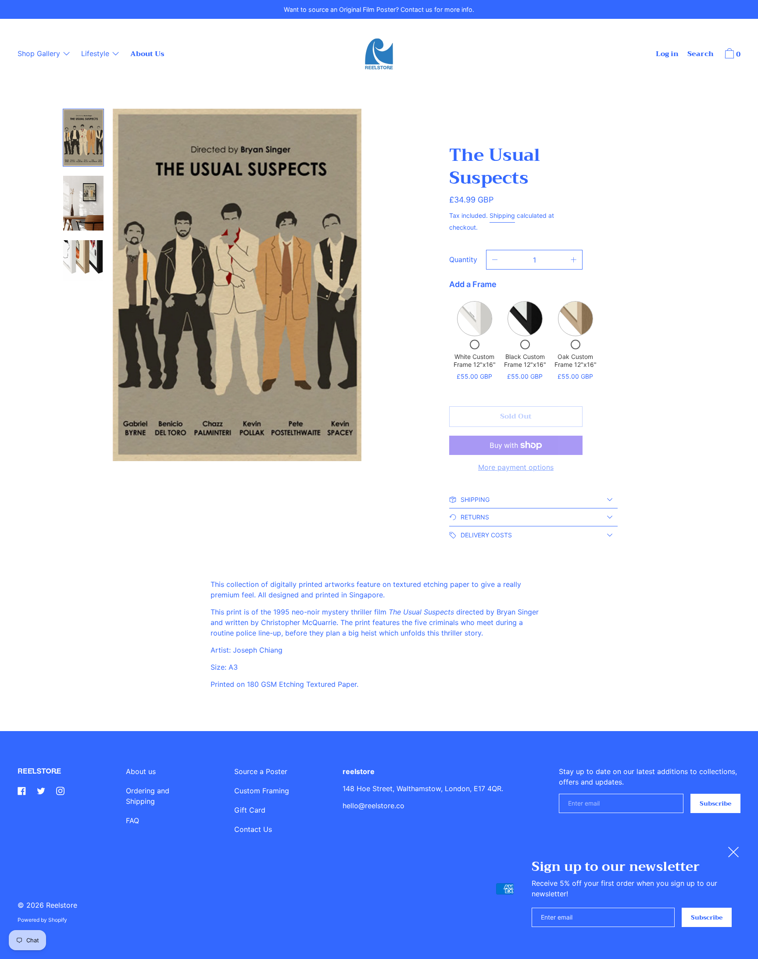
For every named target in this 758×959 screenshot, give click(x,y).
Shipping (502, 215)
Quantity (463, 259)
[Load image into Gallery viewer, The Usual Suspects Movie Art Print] (83, 138)
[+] (573, 259)
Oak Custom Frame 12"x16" (575, 360)
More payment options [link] (516, 467)
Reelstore (61, 905)
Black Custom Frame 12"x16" (525, 360)
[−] (494, 259)
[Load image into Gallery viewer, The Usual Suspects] (83, 260)
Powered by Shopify (42, 919)
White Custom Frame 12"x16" (475, 360)
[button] (700, 55)
